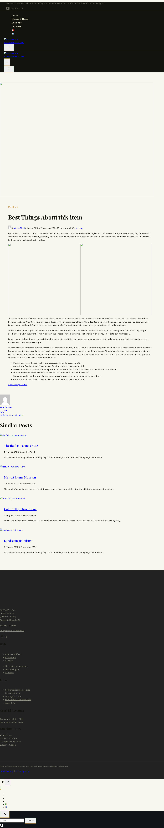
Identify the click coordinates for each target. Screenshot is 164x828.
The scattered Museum (16, 666)
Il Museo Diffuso (13, 654)
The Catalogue (12, 669)
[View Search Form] (9, 47)
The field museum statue (21, 446)
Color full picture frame (20, 509)
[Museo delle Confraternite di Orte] (16, 42)
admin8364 (19, 228)
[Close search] (4, 814)
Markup (13, 207)
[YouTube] (5, 638)
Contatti (16, 26)
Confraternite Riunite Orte (17, 690)
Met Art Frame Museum (20, 477)
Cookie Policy (6, 771)
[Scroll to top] (2, 782)
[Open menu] (7, 62)
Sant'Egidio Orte (13, 696)
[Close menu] (0, 788)
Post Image (14, 384)
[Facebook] (1, 638)
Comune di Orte (12, 693)
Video (23, 384)
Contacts (9, 672)
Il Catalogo (10, 657)
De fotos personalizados (11, 413)
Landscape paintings (18, 541)
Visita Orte (10, 703)
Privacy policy (22, 771)
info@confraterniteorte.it (12, 630)
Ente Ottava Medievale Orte (18, 699)
